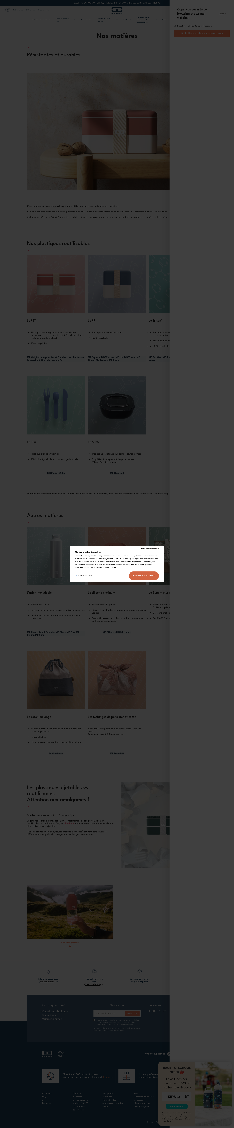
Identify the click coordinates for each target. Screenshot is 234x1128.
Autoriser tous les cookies (143, 575)
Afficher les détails (85, 575)
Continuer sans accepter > (148, 548)
